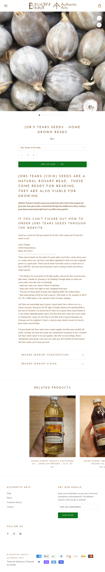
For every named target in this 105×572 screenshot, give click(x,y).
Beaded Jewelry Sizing (39, 364)
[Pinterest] (20, 533)
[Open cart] (99, 5)
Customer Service (14, 502)
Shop (9, 493)
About (9, 498)
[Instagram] (14, 533)
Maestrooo (20, 561)
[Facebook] (8, 533)
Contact (10, 507)
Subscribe (68, 515)
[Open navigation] (5, 6)
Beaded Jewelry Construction (45, 355)
